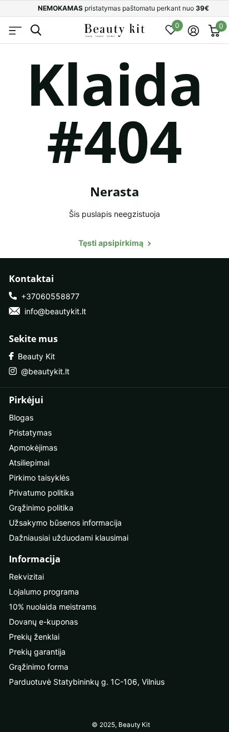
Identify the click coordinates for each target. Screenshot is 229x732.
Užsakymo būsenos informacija (65, 522)
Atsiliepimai (29, 462)
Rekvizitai (26, 576)
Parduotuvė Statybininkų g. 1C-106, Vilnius (87, 681)
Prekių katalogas (15, 30)
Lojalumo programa (44, 591)
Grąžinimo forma (38, 666)
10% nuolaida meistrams (52, 606)
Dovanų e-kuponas (43, 621)
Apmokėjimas (33, 447)
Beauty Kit (34, 356)
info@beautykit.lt (53, 311)
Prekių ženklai (34, 636)
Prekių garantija (37, 651)
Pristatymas (30, 432)
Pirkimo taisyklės (39, 477)
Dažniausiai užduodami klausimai (68, 537)
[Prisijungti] (193, 30)
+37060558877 (48, 296)
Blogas (21, 417)
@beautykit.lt (43, 371)
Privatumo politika (41, 492)
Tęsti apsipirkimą (111, 243)
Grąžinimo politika (41, 507)
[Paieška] (36, 30)
